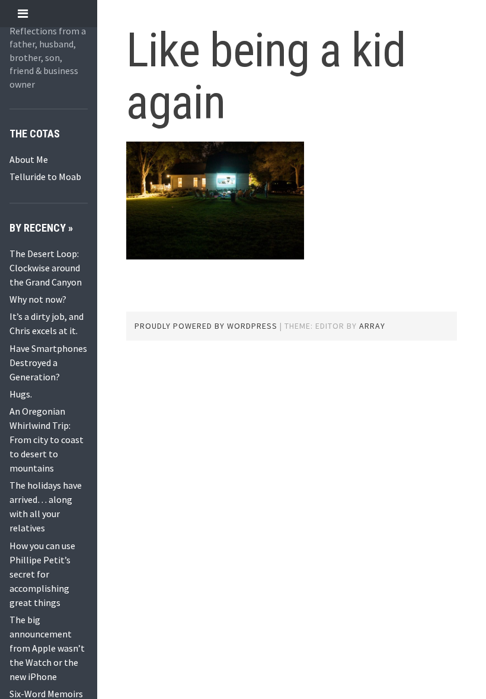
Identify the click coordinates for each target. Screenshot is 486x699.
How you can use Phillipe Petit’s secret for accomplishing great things (42, 574)
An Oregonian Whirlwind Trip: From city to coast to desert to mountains (46, 439)
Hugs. (20, 394)
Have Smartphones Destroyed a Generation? (48, 362)
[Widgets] (23, 13)
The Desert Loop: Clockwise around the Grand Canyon (45, 268)
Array (372, 325)
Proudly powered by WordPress (206, 325)
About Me (28, 159)
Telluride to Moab (45, 176)
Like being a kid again (265, 76)
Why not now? (37, 299)
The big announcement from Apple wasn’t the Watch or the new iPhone (47, 648)
